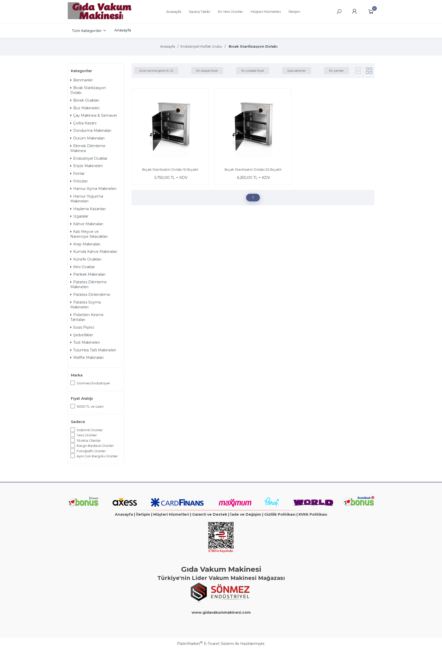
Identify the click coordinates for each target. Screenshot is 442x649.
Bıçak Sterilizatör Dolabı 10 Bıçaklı (170, 169)
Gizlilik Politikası (279, 514)
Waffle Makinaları (88, 357)
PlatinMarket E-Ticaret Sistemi (205, 643)
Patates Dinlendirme (91, 294)
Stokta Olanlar (89, 440)
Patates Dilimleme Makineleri (88, 284)
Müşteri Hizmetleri (171, 514)
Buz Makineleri (86, 108)
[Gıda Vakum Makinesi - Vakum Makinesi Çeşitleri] (99, 18)
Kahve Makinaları (88, 224)
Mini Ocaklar (84, 267)
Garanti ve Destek (209, 514)
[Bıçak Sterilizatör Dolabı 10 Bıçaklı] (170, 127)
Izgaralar (80, 216)
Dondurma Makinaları (92, 130)
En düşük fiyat (207, 70)
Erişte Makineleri (88, 166)
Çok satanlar (296, 70)
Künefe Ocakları (87, 259)
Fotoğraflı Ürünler (91, 451)
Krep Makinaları (86, 244)
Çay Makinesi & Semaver (95, 115)
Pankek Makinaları (89, 274)
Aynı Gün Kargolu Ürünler (97, 456)
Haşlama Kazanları (89, 209)
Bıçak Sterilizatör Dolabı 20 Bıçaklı (253, 169)
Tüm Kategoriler (87, 30)
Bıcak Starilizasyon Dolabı (88, 90)
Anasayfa (124, 514)
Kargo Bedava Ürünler (95, 446)
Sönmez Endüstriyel (93, 383)
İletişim (143, 514)
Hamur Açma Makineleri (94, 188)
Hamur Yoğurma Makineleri (86, 199)
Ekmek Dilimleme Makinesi (87, 148)
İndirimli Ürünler (90, 430)
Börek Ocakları (86, 100)
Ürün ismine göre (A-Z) (156, 70)
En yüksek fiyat (252, 70)
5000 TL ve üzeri (90, 406)
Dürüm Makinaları (89, 138)
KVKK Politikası (313, 514)
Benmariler (83, 80)
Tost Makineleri (86, 342)
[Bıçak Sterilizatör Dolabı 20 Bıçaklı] (253, 127)
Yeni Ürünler (87, 435)
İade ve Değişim (245, 514)
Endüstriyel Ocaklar (90, 158)
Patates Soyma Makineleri (85, 305)
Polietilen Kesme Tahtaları (87, 317)
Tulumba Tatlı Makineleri (94, 350)
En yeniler (336, 70)
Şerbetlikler (83, 335)
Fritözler (80, 181)
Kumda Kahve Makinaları (95, 251)
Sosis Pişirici (83, 327)
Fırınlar (79, 173)
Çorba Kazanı (84, 123)
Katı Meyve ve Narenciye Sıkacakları (89, 234)
